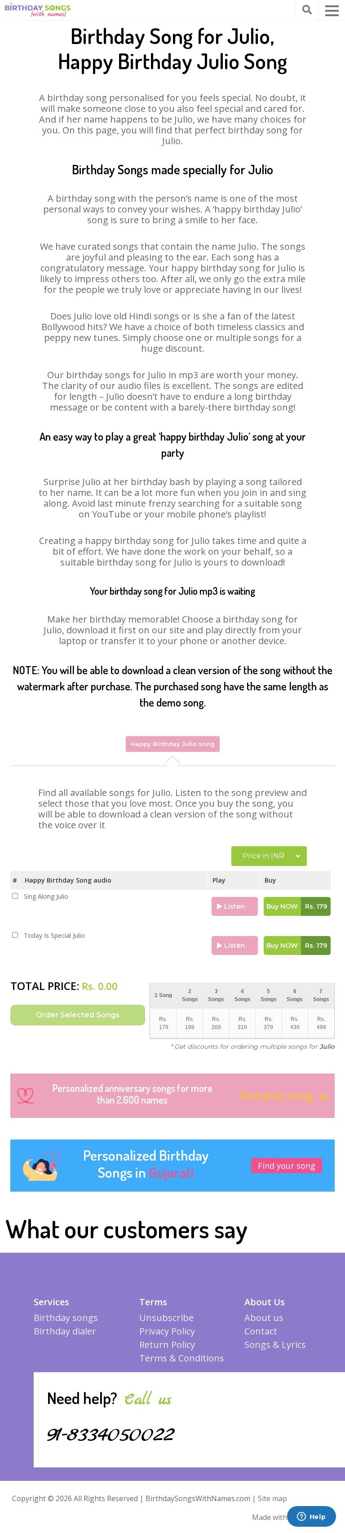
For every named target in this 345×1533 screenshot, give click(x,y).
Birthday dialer (65, 1331)
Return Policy (167, 1345)
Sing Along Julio (46, 896)
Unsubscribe (166, 1318)
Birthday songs (66, 1318)
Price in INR (263, 856)
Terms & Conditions (181, 1358)
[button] (332, 10)
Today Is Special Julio (54, 936)
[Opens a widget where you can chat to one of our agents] (311, 1517)
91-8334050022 (110, 1435)
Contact (260, 1331)
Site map (272, 1498)
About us (263, 1318)
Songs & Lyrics (275, 1345)
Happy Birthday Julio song (173, 743)
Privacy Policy (167, 1331)
